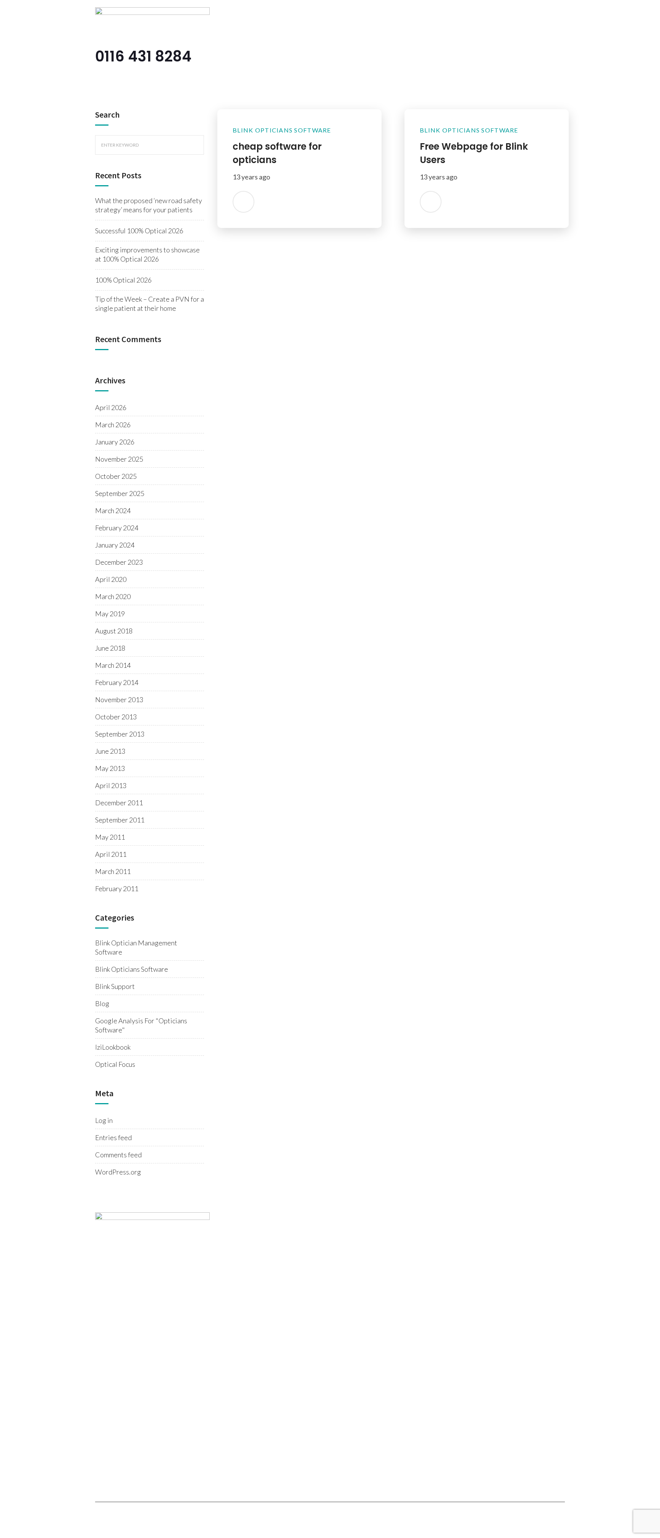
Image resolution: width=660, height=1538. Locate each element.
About (332, 57)
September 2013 (119, 734)
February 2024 (116, 527)
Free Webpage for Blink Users (474, 153)
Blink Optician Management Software (136, 947)
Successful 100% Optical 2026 (139, 230)
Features (369, 57)
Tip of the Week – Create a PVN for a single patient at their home (149, 303)
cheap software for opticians (277, 153)
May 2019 (110, 613)
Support (409, 57)
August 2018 (114, 631)
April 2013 (110, 785)
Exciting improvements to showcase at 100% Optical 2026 (147, 254)
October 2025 (116, 476)
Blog (504, 57)
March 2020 (113, 596)
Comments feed (118, 1154)
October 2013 (116, 716)
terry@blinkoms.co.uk (146, 1275)
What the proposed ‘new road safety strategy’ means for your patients (148, 205)
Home (299, 57)
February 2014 (116, 682)
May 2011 (110, 837)
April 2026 (110, 407)
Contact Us (541, 57)
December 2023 (119, 562)
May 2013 (110, 768)
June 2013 (110, 751)
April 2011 (110, 854)
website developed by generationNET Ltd (337, 1516)
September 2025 (119, 493)
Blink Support (115, 986)
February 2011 (116, 888)
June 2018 (110, 648)
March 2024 (113, 510)
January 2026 (114, 442)
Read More (243, 200)
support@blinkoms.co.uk (128, 1314)
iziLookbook (113, 1047)
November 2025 (119, 459)
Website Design (459, 57)
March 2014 (113, 665)
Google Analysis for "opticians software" (141, 1025)
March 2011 (113, 871)
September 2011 (119, 820)
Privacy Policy (249, 1516)
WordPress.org (118, 1172)
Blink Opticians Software (131, 969)
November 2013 (119, 699)
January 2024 (114, 545)
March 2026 (113, 424)
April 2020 (110, 579)
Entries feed (113, 1137)
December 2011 (119, 802)
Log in (104, 1120)
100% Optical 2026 (123, 280)
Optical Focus (115, 1064)
